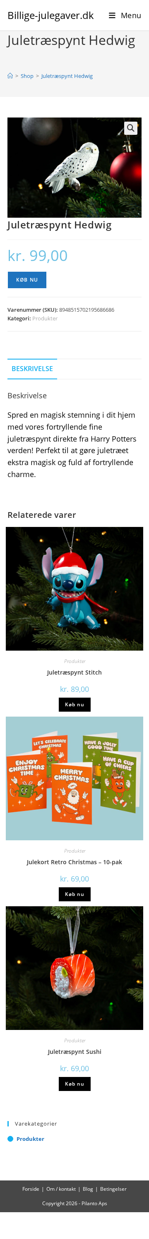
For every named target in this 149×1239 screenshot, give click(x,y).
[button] (130, 128)
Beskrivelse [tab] (32, 368)
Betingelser (113, 1188)
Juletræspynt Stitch (74, 672)
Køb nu (27, 279)
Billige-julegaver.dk (50, 15)
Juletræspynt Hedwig (67, 76)
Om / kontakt (61, 1188)
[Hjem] (10, 76)
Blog (88, 1188)
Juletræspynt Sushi (74, 1052)
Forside (30, 1188)
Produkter (45, 318)
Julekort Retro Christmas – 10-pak (74, 862)
